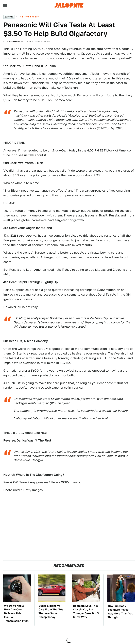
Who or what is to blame (21, 183)
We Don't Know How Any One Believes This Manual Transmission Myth (16, 613)
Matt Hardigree (15, 41)
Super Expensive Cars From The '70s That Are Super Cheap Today (51, 611)
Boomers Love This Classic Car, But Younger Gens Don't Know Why (86, 611)
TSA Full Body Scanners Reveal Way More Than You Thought (120, 611)
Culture (9, 17)
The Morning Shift (29, 17)
